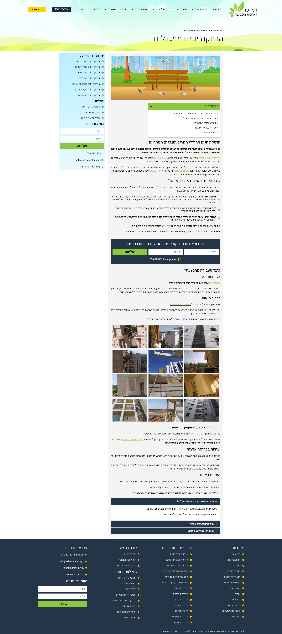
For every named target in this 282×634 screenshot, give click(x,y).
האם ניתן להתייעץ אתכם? (201, 531)
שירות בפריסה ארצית (205, 128)
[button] (151, 106)
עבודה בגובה (141, 9)
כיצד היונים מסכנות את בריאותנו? (199, 118)
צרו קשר (84, 9)
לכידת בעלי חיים (164, 9)
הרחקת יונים (201, 9)
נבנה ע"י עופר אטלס (170, 631)
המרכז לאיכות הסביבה (209, 158)
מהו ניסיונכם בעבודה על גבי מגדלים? (195, 501)
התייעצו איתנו (209, 132)
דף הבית (216, 9)
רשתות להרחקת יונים (180, 304)
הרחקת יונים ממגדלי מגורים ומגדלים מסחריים (194, 113)
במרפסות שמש (181, 171)
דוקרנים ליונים (198, 434)
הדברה (183, 9)
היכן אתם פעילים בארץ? (201, 524)
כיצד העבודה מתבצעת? (205, 123)
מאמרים (112, 9)
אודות (124, 9)
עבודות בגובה (159, 158)
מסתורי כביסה (157, 171)
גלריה (97, 9)
